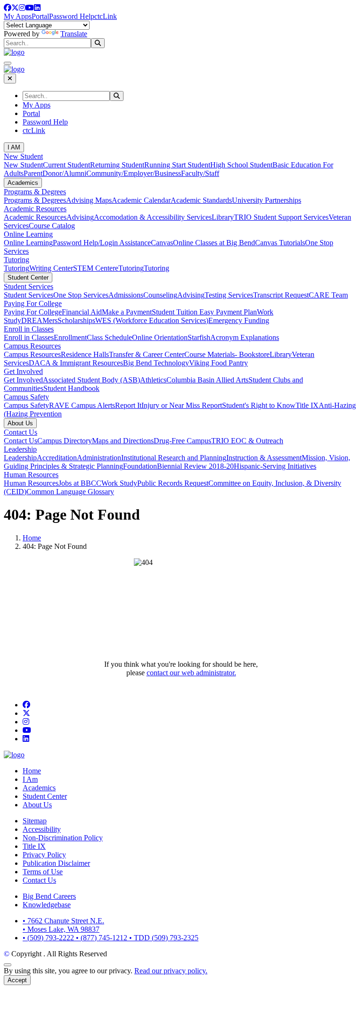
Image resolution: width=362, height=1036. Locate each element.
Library (223, 217)
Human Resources (31, 475)
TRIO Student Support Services (281, 217)
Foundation (140, 466)
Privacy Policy (44, 855)
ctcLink (105, 16)
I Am (30, 779)
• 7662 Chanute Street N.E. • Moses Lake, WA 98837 (63, 925)
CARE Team (328, 295)
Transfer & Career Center (146, 354)
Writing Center (51, 268)
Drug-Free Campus (182, 441)
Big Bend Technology (156, 363)
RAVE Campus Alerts (82, 405)
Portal (40, 16)
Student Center (28, 277)
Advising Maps (89, 200)
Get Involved (23, 371)
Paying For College (33, 303)
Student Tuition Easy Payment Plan (204, 312)
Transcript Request (281, 295)
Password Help (71, 16)
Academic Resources (35, 209)
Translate (73, 34)
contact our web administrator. (191, 673)
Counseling (160, 295)
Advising (80, 217)
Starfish (199, 337)
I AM (14, 147)
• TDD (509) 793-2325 (163, 938)
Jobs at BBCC (79, 483)
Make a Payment (127, 312)
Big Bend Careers (49, 896)
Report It (128, 405)
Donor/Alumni (64, 173)
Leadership (20, 449)
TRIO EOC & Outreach (247, 441)
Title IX (307, 405)
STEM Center (94, 268)
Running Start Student (177, 165)
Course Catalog (52, 226)
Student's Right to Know (259, 405)
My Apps (18, 16)
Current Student (66, 165)
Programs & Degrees (35, 192)
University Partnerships (266, 200)
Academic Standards (201, 200)
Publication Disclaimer (56, 863)
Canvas (162, 243)
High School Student (241, 165)
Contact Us (20, 432)
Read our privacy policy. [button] (170, 971)
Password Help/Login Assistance (102, 243)
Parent (33, 173)
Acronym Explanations (244, 337)
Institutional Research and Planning (173, 458)
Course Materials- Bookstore (227, 354)
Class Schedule (109, 337)
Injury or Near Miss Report (181, 405)
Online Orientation (160, 337)
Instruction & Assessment (264, 458)
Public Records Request (172, 483)
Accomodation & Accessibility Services (153, 217)
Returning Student (117, 165)
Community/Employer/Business (133, 173)
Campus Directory (64, 441)
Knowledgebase (47, 905)
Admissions (125, 295)
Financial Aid (82, 312)
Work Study (119, 483)
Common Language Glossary (70, 492)
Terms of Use (43, 872)
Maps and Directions (123, 441)
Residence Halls (85, 354)
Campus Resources (32, 346)
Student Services (28, 286)
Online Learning (28, 234)
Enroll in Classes (29, 329)
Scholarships (76, 320)
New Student (23, 156)
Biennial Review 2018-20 (195, 466)
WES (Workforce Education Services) (151, 320)
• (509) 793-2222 (49, 938)
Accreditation (57, 458)
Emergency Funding (238, 320)
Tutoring (16, 260)
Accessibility (42, 829)
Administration (99, 458)
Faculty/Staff (200, 173)
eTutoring (129, 268)
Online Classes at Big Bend (214, 243)
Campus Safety (26, 397)
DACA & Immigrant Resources (76, 363)
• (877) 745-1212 (102, 938)
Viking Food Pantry (218, 363)
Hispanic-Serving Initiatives (275, 466)
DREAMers (39, 320)
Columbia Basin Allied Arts (207, 380)
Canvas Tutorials (280, 243)
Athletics (153, 380)
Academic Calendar (141, 200)
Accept (17, 980)
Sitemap (35, 821)
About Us (20, 423)
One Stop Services (80, 295)
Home (32, 538)
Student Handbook (71, 388)
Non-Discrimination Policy (63, 838)
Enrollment (70, 337)
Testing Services (229, 295)
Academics (23, 182)
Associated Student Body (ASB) (91, 380)
